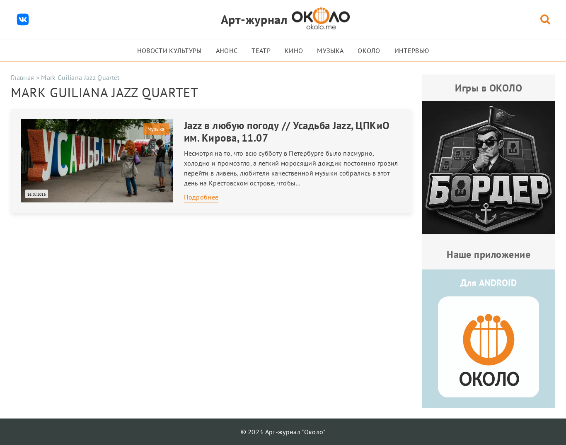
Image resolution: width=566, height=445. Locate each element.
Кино (294, 50)
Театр (261, 50)
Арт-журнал (254, 19)
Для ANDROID (488, 283)
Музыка (330, 50)
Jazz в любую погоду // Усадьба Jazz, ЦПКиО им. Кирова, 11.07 (287, 131)
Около (369, 50)
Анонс (227, 50)
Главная (22, 77)
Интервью (411, 50)
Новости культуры (169, 50)
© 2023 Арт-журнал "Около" (283, 432)
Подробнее (201, 197)
